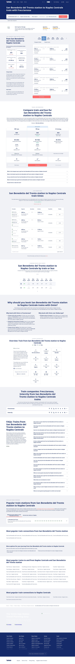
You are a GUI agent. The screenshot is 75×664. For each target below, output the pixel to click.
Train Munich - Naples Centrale (59, 579)
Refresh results (37, 204)
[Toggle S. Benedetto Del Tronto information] (66, 521)
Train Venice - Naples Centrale (28, 569)
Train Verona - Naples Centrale (44, 569)
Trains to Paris (10, 640)
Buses (18, 1)
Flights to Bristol (35, 645)
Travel (57, 636)
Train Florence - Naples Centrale (12, 566)
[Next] (66, 38)
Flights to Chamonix (36, 638)
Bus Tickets (21, 636)
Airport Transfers (60, 640)
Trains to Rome (10, 638)
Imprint (18, 660)
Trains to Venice (10, 641)
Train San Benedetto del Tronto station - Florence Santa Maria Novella (20, 576)
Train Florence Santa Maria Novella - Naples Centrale (33, 571)
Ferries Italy (46, 643)
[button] (35, 16)
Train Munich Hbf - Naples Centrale (29, 574)
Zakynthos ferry (47, 645)
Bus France (21, 640)
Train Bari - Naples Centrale (58, 566)
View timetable (11, 67)
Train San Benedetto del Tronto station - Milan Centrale (17, 535)
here (47, 255)
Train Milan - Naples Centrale (12, 581)
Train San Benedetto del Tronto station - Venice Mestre (17, 538)
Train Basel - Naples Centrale (59, 574)
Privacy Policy (32, 660)
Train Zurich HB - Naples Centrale (13, 584)
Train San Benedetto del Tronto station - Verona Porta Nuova (34, 535)
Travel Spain (59, 643)
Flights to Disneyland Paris (37, 643)
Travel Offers (59, 641)
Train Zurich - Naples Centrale (59, 571)
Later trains (59, 251)
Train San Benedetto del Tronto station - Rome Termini (49, 574)
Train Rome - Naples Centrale (28, 581)
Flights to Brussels (35, 641)
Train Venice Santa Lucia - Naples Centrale (46, 576)
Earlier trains (15, 251)
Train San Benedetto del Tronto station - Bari (47, 579)
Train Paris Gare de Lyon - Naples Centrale (15, 579)
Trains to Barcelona (11, 645)
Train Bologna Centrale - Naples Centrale (30, 566)
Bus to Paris (21, 645)
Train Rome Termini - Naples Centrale (45, 571)
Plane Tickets (34, 636)
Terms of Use (24, 660)
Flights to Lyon (35, 640)
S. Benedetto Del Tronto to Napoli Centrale (45, 508)
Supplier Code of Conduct (41, 660)
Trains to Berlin (10, 643)
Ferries (25, 1)
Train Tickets (9, 636)
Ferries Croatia (47, 640)
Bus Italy (21, 641)
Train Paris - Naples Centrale (43, 566)
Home (7, 605)
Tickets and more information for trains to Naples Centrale (50, 550)
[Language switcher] (49, 2)
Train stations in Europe (61, 638)
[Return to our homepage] (9, 2)
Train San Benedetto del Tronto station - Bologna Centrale (34, 576)
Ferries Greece (47, 638)
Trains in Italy (17, 605)
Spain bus (21, 638)
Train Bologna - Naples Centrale (12, 569)
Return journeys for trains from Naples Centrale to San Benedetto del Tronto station (21, 551)
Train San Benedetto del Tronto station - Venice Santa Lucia (50, 535)
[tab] (38, 42)
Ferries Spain (47, 641)
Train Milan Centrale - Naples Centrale (45, 581)
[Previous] (21, 280)
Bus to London (22, 643)
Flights (21, 1)
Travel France (59, 645)
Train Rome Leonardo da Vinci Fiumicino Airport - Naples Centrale (19, 599)
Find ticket (11, 54)
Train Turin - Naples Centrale (12, 574)
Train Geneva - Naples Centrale (59, 569)
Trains (14, 1)
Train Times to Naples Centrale (27, 605)
